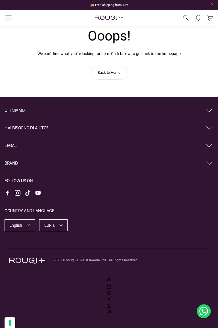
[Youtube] (38, 193)
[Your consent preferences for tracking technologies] (10, 322)
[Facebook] (7, 193)
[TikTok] (28, 193)
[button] (39, 18)
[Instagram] (17, 193)
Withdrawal (109, 295)
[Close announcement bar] (212, 4)
